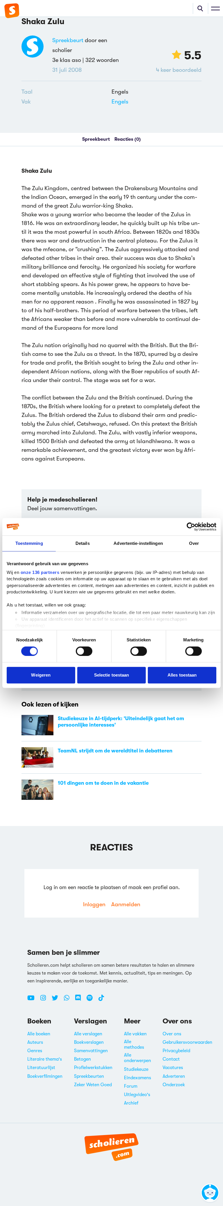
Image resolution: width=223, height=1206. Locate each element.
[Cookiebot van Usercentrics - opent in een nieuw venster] (191, 526)
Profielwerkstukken (93, 1067)
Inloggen (94, 904)
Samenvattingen (91, 1050)
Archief (131, 1103)
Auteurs (35, 1042)
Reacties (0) (127, 139)
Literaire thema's (44, 1059)
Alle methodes (134, 1044)
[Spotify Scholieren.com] (92, 1000)
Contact (171, 1059)
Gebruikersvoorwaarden (187, 1042)
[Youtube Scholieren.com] (33, 1000)
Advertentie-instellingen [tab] (138, 543)
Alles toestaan (182, 674)
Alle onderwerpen (137, 1057)
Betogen (82, 1059)
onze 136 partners (40, 572)
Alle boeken (38, 1033)
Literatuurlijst (41, 1067)
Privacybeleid (176, 1050)
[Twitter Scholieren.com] (57, 1000)
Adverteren (174, 1076)
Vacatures (173, 1067)
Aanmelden (125, 904)
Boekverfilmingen (44, 1076)
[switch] (84, 651)
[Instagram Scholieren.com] (45, 1000)
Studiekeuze (136, 1069)
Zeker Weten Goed (93, 1084)
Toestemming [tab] (29, 543)
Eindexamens (137, 1077)
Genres (34, 1050)
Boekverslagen (89, 1042)
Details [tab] (82, 543)
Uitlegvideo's (137, 1094)
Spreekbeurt (67, 40)
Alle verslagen (88, 1033)
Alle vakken (135, 1033)
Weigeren (41, 674)
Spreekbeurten (89, 1076)
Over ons (172, 1033)
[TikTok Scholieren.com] (101, 1000)
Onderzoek (174, 1084)
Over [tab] (194, 543)
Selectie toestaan (111, 674)
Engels (120, 101)
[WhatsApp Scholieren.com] (69, 1000)
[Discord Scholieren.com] (80, 1000)
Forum (130, 1086)
